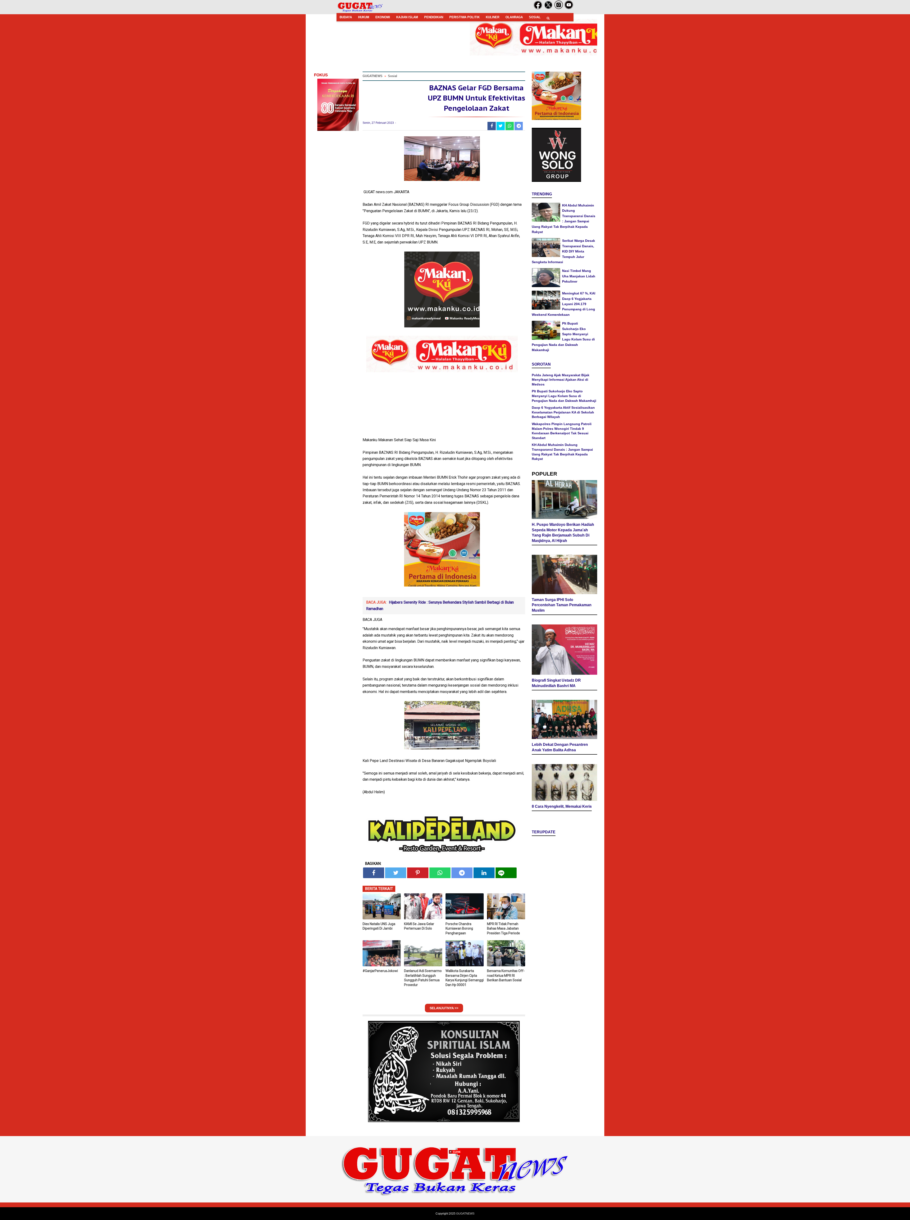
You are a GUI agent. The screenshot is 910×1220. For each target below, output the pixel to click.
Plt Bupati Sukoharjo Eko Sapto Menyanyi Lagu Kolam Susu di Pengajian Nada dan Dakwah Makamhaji (564, 395)
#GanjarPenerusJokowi (380, 971)
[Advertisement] (455, 1187)
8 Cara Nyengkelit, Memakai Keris (562, 806)
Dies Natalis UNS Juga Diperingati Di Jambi (379, 926)
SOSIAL (535, 17)
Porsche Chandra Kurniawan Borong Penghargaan (459, 928)
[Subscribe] (568, 8)
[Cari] (548, 18)
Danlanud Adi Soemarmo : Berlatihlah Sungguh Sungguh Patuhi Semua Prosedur (423, 978)
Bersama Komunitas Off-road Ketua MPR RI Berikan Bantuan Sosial (506, 975)
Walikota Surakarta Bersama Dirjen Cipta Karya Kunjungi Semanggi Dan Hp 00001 (465, 978)
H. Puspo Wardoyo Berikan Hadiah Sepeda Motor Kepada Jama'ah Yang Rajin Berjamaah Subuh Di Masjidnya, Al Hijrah (563, 533)
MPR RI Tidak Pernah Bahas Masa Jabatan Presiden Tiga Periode (503, 928)
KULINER (492, 17)
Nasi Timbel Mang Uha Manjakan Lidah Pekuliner (578, 276)
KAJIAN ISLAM (407, 17)
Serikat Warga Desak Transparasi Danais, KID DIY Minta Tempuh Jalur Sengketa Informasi (563, 251)
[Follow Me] (548, 8)
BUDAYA (346, 17)
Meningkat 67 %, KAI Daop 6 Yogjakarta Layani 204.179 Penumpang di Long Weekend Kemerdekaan (563, 303)
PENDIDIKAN (433, 17)
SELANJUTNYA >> (444, 1008)
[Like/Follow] (538, 8)
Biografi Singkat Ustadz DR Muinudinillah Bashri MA (556, 683)
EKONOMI (382, 17)
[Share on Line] (506, 872)
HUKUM (363, 17)
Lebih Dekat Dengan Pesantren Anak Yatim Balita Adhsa (560, 747)
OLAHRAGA (514, 17)
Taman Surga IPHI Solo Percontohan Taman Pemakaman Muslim (562, 605)
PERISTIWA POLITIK (464, 17)
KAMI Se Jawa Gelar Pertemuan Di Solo (419, 926)
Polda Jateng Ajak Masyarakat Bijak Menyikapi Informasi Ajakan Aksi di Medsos (560, 379)
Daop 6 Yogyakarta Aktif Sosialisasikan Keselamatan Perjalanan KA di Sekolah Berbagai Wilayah (563, 412)
